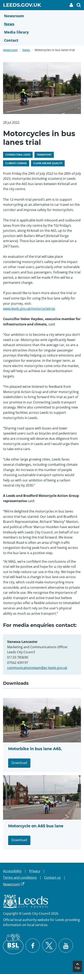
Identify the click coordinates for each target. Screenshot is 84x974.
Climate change (16, 163)
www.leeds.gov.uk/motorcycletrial (29, 308)
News (26, 50)
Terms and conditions (20, 877)
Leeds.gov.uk (22, 6)
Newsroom (10, 50)
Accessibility (12, 871)
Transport (44, 154)
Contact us (52, 877)
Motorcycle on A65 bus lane (35, 826)
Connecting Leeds (17, 154)
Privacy (34, 871)
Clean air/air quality (47, 163)
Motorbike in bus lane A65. (35, 748)
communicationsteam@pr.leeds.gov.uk (37, 667)
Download (19, 763)
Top (77, 968)
